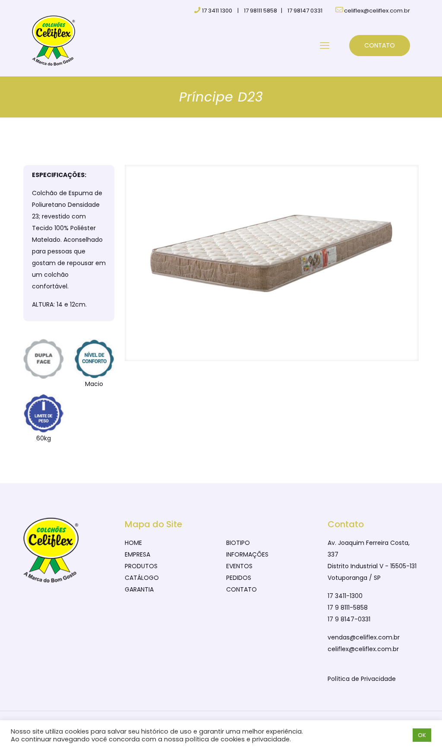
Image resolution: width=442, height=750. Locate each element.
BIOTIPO (238, 542)
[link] (272, 263)
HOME (133, 542)
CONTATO (379, 45)
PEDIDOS (238, 577)
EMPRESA (137, 554)
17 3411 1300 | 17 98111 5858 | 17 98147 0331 (262, 10)
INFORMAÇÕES (247, 554)
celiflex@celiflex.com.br (377, 10)
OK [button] (422, 735)
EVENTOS (239, 566)
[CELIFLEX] (53, 40)
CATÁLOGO (142, 577)
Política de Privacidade (362, 678)
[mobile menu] (324, 45)
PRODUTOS (141, 566)
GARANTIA (139, 589)
